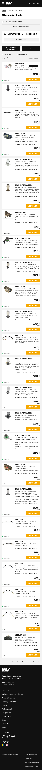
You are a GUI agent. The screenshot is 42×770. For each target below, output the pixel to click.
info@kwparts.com (14, 676)
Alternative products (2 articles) (25, 144)
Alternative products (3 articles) (25, 196)
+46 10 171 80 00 (14, 679)
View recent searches (21, 26)
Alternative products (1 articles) (25, 222)
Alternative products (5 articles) (25, 169)
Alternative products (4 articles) (25, 372)
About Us (5, 724)
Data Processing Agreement (32, 762)
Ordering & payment (9, 698)
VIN (5, 22)
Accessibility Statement (31, 766)
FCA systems (6, 716)
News (4, 727)
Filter (31, 48)
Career (4, 720)
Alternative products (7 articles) (25, 94)
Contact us (6, 690)
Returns (4, 705)
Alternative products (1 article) (25, 574)
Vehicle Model (17, 22)
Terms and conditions (31, 754)
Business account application (12, 694)
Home (4, 11)
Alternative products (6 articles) (25, 271)
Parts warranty (7, 709)
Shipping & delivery (9, 702)
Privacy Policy (28, 758)
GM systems (6, 713)
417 (32, 661)
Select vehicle (21, 39)
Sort (3, 58)
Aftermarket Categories (11, 48)
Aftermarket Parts (15, 11)
